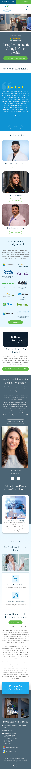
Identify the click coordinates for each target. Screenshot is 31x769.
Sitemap (24, 760)
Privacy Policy (18, 760)
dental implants (21, 672)
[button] (27, 8)
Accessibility (15, 762)
